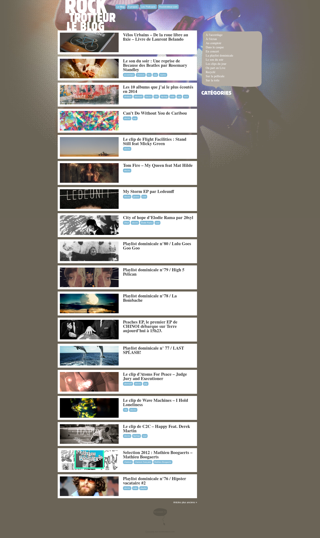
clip (125, 410)
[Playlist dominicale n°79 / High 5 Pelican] (89, 286)
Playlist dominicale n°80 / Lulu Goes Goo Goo (157, 245)
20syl (126, 223)
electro (148, 97)
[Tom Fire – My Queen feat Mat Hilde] (89, 182)
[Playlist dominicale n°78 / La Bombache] (89, 312)
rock (186, 97)
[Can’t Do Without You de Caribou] (89, 129)
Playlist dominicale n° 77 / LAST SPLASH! (153, 350)
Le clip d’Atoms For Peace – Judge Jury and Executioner (155, 376)
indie (172, 97)
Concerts (149, 531)
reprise (163, 75)
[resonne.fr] (160, 516)
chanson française (143, 462)
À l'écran (211, 39)
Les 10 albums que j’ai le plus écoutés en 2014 (158, 89)
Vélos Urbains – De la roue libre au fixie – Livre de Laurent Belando (155, 37)
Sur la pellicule (215, 76)
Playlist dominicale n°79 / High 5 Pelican (153, 271)
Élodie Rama (147, 223)
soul (144, 197)
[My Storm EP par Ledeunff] (89, 208)
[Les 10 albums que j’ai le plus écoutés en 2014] (89, 103)
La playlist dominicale (219, 55)
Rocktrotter (90, 15)
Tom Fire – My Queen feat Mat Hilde (158, 165)
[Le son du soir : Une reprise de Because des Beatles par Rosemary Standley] (89, 77)
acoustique (129, 75)
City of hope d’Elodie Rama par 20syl (158, 217)
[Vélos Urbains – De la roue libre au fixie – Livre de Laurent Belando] (89, 51)
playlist (143, 488)
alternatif (138, 97)
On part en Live (215, 68)
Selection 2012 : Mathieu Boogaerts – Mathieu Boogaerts (157, 454)
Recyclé (210, 72)
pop (155, 75)
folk (156, 97)
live (149, 75)
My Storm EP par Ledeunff (148, 191)
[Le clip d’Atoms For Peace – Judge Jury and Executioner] (89, 390)
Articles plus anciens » (185, 502)
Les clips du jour (216, 64)
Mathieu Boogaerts (162, 462)
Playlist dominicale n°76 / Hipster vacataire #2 (154, 480)
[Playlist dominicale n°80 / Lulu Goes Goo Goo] (89, 260)
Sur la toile (212, 80)
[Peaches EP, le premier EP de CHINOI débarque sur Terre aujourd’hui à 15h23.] (89, 338)
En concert (212, 51)
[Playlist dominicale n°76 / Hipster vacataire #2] (89, 495)
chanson (141, 75)
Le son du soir (214, 59)
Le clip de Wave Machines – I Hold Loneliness (155, 402)
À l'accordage (214, 35)
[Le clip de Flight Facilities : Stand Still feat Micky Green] (89, 155)
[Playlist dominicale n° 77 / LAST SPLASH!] (89, 364)
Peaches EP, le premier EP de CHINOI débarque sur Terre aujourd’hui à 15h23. (150, 326)
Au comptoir (213, 43)
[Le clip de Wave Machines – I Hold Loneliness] (89, 417)
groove (136, 197)
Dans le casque (215, 47)
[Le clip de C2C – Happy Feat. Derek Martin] (89, 443)
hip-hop (164, 97)
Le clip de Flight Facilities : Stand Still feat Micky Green (154, 141)
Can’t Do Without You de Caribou (155, 113)
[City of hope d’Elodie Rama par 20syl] (89, 234)
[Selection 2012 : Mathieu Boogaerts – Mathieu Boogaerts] (89, 469)
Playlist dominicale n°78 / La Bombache (150, 298)
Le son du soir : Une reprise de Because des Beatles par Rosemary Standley (155, 65)
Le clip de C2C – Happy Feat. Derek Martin (156, 428)
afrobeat (127, 97)
